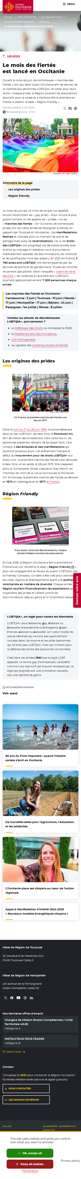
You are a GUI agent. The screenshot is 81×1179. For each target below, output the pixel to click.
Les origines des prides (24, 189)
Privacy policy (70, 1160)
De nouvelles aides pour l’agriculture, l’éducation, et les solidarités (40, 824)
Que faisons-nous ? (52, 17)
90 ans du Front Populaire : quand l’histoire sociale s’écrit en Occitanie (35, 758)
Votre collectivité (26, 17)
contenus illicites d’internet (50, 345)
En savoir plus (12, 1051)
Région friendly (19, 196)
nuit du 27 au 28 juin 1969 (30, 429)
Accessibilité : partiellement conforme (59, 1128)
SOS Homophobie (23, 339)
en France (52, 481)
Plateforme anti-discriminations (35, 334)
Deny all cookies (32, 1164)
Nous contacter (20, 1088)
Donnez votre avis (77, 590)
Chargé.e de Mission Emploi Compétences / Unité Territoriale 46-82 (39, 1022)
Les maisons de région (24, 1099)
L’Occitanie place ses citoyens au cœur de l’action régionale (39, 890)
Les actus (44, 22)
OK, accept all (32, 1153)
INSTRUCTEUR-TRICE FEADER (24, 1038)
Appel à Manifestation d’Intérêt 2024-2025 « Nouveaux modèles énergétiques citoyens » (36, 911)
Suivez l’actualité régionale (19, 22)
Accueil (8, 17)
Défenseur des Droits (29, 328)
